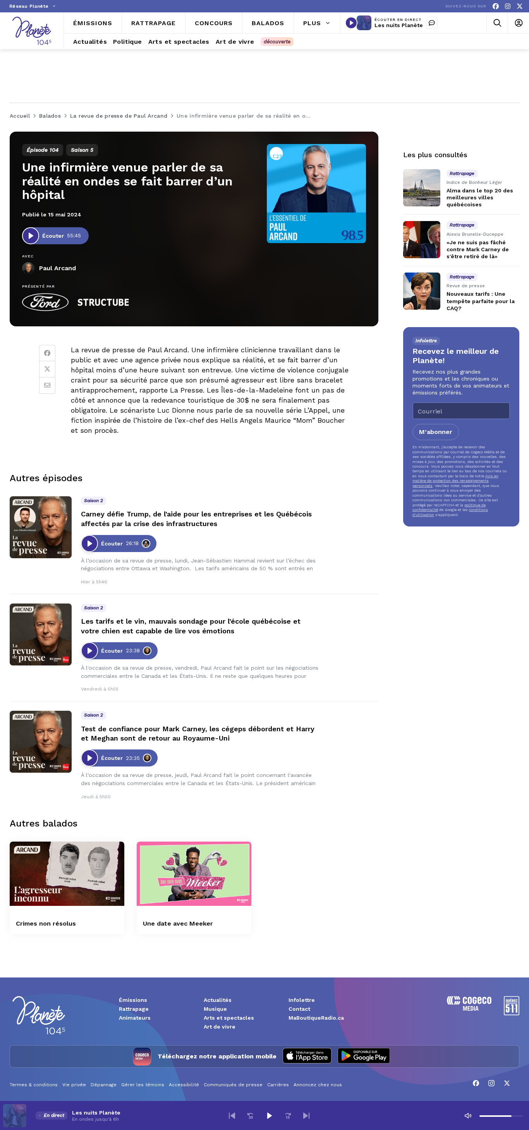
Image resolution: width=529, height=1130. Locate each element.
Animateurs (135, 1018)
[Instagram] (507, 6)
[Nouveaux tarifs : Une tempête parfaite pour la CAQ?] (421, 291)
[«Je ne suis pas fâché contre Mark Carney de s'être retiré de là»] (421, 239)
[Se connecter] (518, 23)
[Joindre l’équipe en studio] (432, 23)
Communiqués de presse (233, 1084)
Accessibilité (184, 1084)
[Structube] (103, 302)
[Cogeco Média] (469, 1008)
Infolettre (302, 1000)
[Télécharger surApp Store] (307, 1056)
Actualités (218, 1000)
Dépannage (104, 1084)
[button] (232, 1115)
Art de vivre (219, 1027)
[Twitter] (47, 369)
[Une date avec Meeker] (194, 874)
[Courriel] (47, 385)
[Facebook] (496, 6)
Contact (299, 1009)
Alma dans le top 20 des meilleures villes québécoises (480, 197)
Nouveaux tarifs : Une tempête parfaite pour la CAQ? (481, 301)
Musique (215, 1009)
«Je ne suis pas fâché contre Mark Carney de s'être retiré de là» (478, 249)
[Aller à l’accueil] (31, 31)
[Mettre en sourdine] (467, 1115)
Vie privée (74, 1084)
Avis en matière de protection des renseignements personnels (455, 481)
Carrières (278, 1084)
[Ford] (45, 302)
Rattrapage (134, 1009)
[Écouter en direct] (351, 23)
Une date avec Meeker (178, 923)
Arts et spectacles (229, 1018)
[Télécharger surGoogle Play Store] (364, 1056)
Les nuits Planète (398, 25)
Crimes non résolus (46, 923)
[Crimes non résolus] (67, 874)
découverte (277, 42)
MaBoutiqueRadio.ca (316, 1018)
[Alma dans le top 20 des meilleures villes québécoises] (421, 187)
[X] (520, 6)
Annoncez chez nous (318, 1084)
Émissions (133, 1000)
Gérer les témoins (142, 1084)
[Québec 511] (511, 1013)
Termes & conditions (34, 1084)
